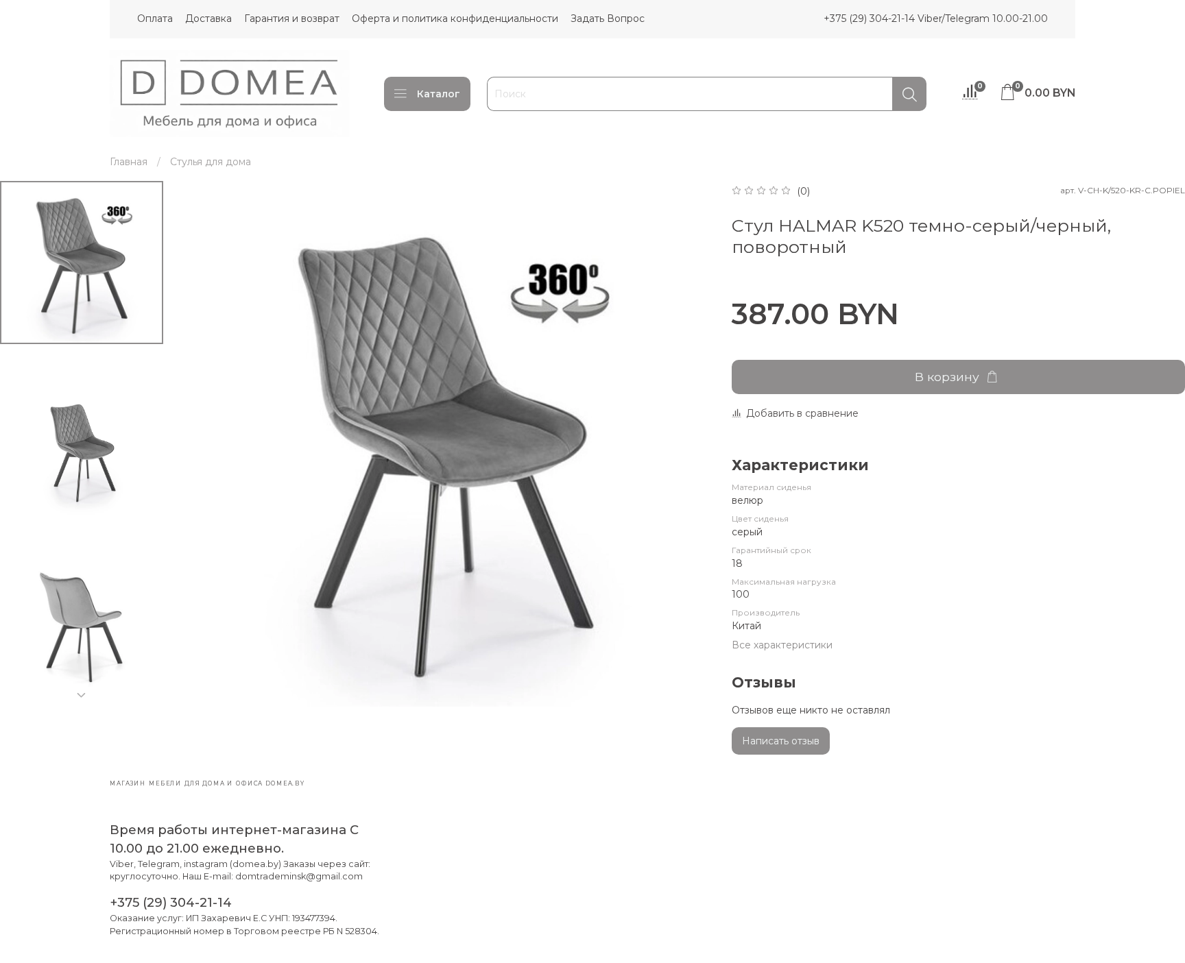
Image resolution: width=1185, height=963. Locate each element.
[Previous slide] (204, 446)
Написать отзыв (780, 741)
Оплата (155, 18)
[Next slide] (81, 695)
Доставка (208, 18)
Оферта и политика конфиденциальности (455, 18)
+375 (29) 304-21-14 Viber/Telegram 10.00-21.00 (936, 18)
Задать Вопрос (608, 18)
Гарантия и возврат (291, 18)
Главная (128, 162)
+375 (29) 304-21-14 (171, 902)
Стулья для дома (210, 162)
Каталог (438, 94)
